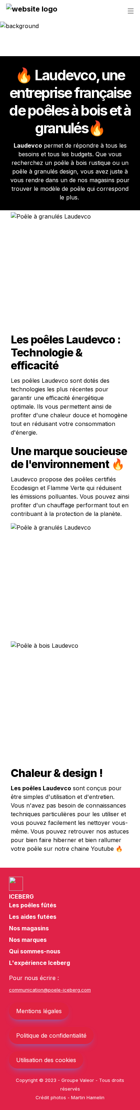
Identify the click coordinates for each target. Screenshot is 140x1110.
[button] (31, 11)
